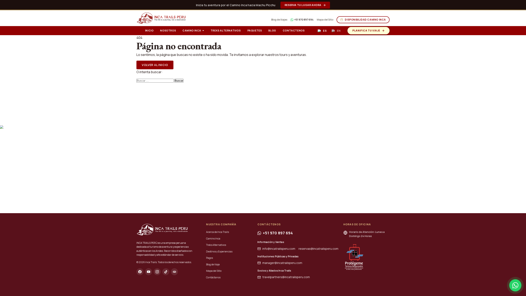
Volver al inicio (155, 65)
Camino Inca (191, 30)
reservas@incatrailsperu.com (318, 249)
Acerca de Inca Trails (217, 232)
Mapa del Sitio (325, 19)
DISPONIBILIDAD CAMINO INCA (365, 19)
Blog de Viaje (213, 264)
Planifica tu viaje (366, 30)
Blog (272, 30)
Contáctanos (213, 277)
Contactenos (294, 30)
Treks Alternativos (226, 30)
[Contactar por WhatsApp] (515, 285)
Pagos (209, 258)
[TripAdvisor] (174, 271)
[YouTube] (148, 271)
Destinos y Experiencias (219, 251)
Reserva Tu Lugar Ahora (303, 5)
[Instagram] (157, 271)
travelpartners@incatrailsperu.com (286, 277)
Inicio (149, 30)
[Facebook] (139, 271)
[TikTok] (165, 271)
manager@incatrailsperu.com (282, 263)
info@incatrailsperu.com (278, 249)
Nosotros (168, 30)
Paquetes (254, 30)
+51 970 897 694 (304, 19)
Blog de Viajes (279, 19)
